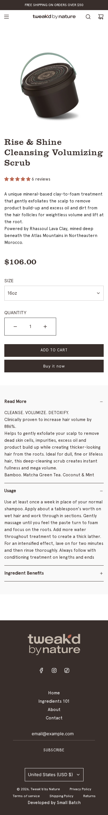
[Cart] (100, 16)
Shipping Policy (61, 796)
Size (9, 280)
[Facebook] (41, 672)
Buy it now (54, 366)
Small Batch (69, 803)
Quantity (15, 312)
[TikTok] (66, 672)
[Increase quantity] (45, 326)
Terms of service (26, 796)
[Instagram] (54, 672)
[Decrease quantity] (15, 326)
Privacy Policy (80, 789)
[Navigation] (6, 16)
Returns (89, 796)
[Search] (88, 16)
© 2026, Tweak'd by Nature (38, 789)
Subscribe (54, 750)
